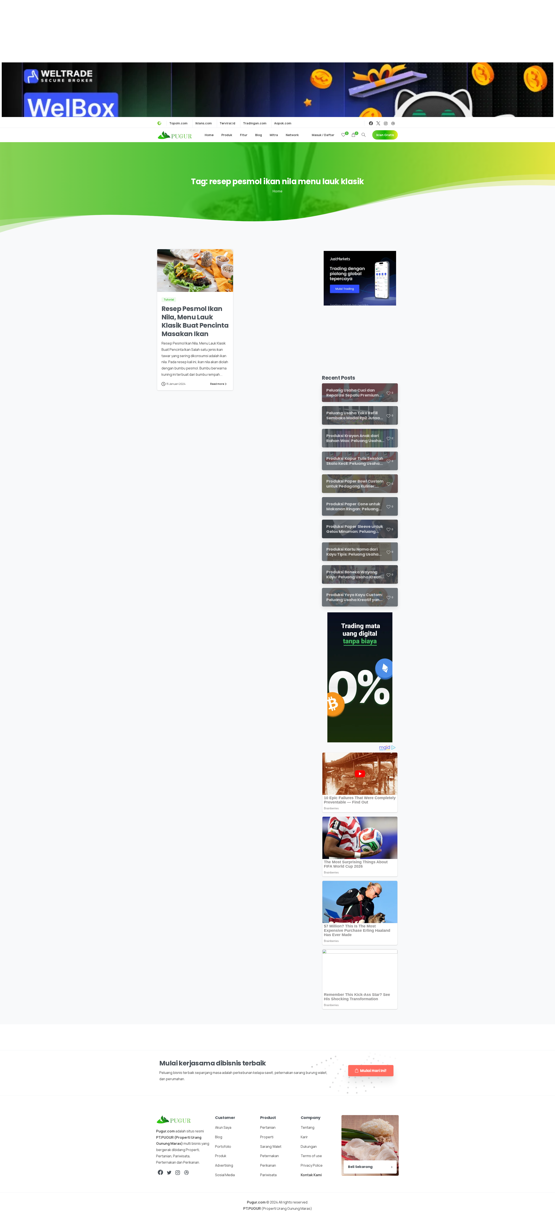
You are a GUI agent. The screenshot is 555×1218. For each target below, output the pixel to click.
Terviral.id (227, 123)
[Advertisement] (277, 30)
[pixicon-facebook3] (160, 1172)
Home (277, 191)
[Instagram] (385, 123)
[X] (378, 123)
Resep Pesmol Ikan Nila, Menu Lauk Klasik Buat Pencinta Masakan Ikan (195, 321)
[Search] (363, 135)
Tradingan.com (254, 123)
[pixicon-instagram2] (177, 1172)
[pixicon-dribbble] (186, 1172)
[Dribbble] (393, 123)
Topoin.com (178, 123)
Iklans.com (203, 123)
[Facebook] (371, 123)
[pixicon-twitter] (169, 1172)
